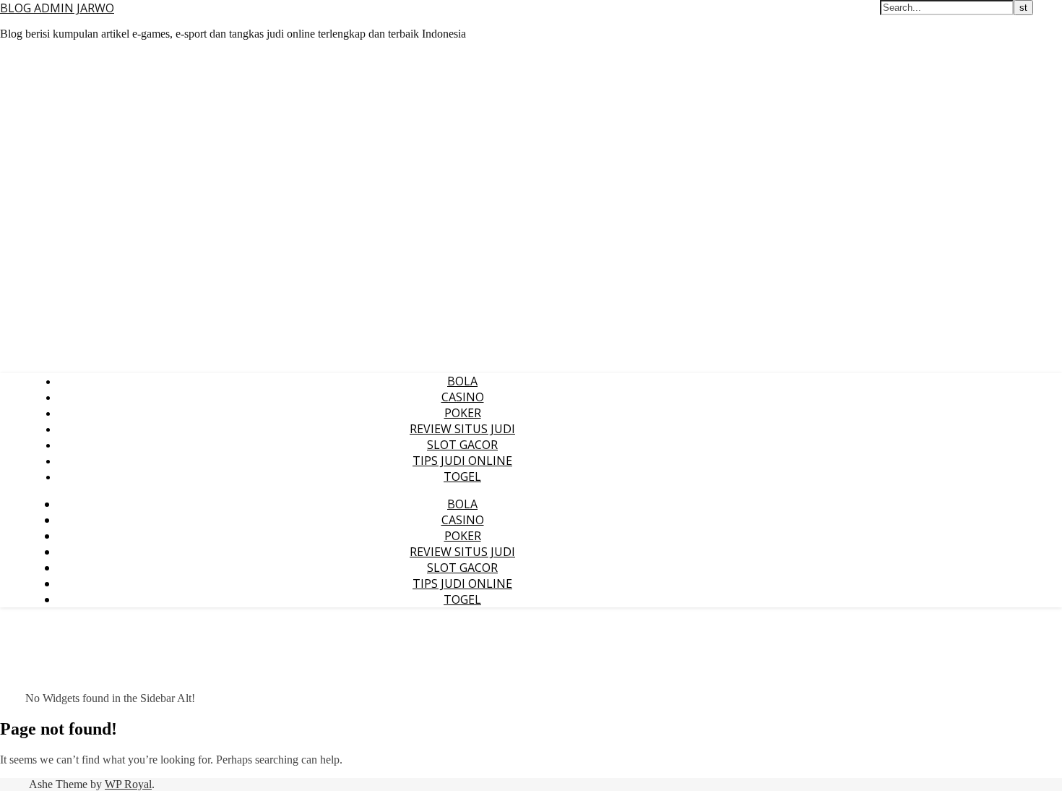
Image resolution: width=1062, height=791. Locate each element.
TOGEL (462, 476)
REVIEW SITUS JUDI (462, 429)
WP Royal (128, 784)
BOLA (462, 381)
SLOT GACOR (462, 445)
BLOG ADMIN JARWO (57, 8)
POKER (462, 413)
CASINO (462, 397)
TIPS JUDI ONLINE (462, 461)
